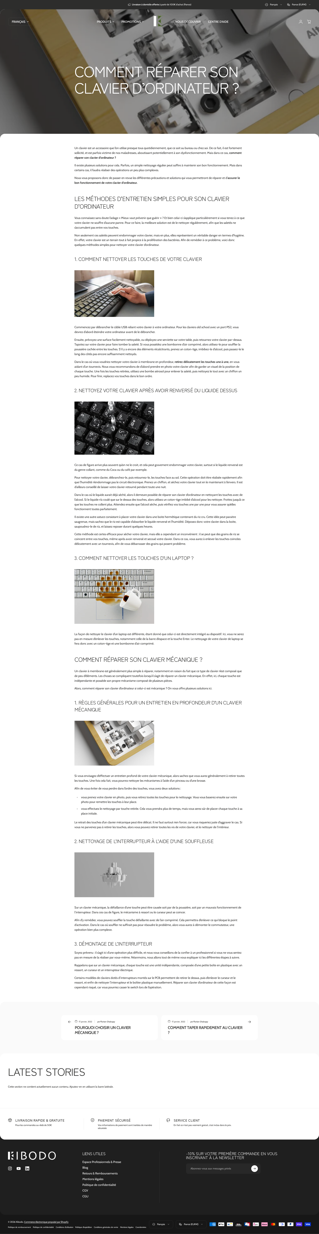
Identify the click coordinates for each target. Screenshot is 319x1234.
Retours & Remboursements (100, 1173)
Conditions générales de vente (106, 1227)
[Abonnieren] (254, 1168)
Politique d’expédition (83, 1227)
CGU (85, 1196)
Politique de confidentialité (99, 1185)
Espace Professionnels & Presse (101, 1162)
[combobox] (273, 4)
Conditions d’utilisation (64, 1227)
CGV (85, 1190)
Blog (85, 1167)
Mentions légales (92, 1179)
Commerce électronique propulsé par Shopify (46, 1221)
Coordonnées (141, 1227)
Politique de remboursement (19, 1227)
